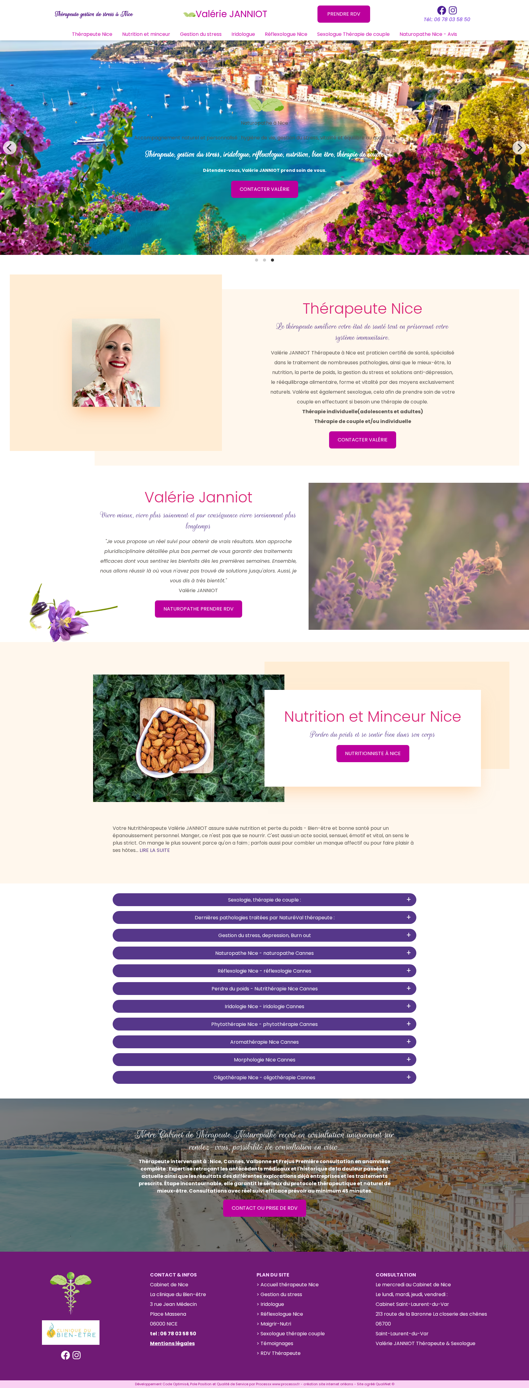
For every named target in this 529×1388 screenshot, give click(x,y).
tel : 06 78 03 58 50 (173, 1333)
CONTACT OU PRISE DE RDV (265, 1208)
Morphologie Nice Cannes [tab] (264, 1059)
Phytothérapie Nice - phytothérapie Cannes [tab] (264, 1024)
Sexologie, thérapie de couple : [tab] (264, 899)
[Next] (519, 147)
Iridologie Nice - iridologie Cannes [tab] (264, 1006)
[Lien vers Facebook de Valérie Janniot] (441, 10)
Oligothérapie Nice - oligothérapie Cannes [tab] (264, 1077)
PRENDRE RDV (343, 13)
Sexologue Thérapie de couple (353, 34)
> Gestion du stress (279, 1294)
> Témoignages (275, 1343)
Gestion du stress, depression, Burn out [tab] (264, 935)
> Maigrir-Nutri (274, 1323)
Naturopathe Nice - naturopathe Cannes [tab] (264, 953)
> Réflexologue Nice (280, 1314)
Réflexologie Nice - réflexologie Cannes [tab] (264, 970)
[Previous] (10, 147)
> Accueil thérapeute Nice (288, 1284)
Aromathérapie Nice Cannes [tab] (264, 1042)
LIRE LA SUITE (155, 850)
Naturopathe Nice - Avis (428, 34)
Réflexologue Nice (286, 34)
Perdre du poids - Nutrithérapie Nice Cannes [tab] (265, 988)
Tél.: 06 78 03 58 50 (447, 19)
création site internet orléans (328, 1384)
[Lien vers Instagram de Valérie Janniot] (453, 10)
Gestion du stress (201, 34)
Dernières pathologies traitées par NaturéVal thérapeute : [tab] (265, 917)
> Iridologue (270, 1304)
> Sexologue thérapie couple (291, 1333)
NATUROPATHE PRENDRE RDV (198, 608)
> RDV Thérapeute (279, 1353)
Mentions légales (172, 1343)
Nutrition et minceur (146, 34)
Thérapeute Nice (92, 34)
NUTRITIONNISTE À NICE (373, 753)
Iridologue (243, 34)
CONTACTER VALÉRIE (265, 189)
